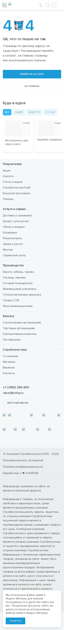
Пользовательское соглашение (23, 460)
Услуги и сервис (14, 209)
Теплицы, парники (14, 277)
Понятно (15, 621)
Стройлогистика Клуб (16, 187)
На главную (32, 86)
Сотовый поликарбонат (18, 283)
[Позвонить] (41, 5)
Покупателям (12, 164)
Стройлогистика (15, 349)
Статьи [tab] (50, 112)
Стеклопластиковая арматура (22, 294)
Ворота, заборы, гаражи (18, 271)
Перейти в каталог (32, 74)
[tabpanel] (32, 137)
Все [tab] (7, 112)
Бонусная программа (16, 193)
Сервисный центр (14, 255)
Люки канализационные (18, 306)
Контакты (9, 373)
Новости (8, 176)
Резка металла (12, 238)
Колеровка (10, 232)
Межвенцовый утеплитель (19, 289)
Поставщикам (11, 339)
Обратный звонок (17, 403)
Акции (6, 170)
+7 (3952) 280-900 (16, 387)
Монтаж (8, 249)
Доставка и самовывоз (17, 215)
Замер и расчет (13, 244)
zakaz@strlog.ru (13, 393)
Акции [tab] (19, 112)
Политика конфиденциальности (23, 466)
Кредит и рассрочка (16, 221)
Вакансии (9, 367)
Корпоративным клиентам (19, 334)
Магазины (9, 361)
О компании (10, 356)
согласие (20, 609)
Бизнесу (8, 316)
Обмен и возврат (14, 226)
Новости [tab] (34, 112)
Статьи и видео (13, 182)
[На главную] (19, 5)
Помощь (8, 199)
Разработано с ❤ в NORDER (20, 473)
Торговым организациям (19, 328)
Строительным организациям (22, 322)
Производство (13, 265)
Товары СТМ (11, 300)
